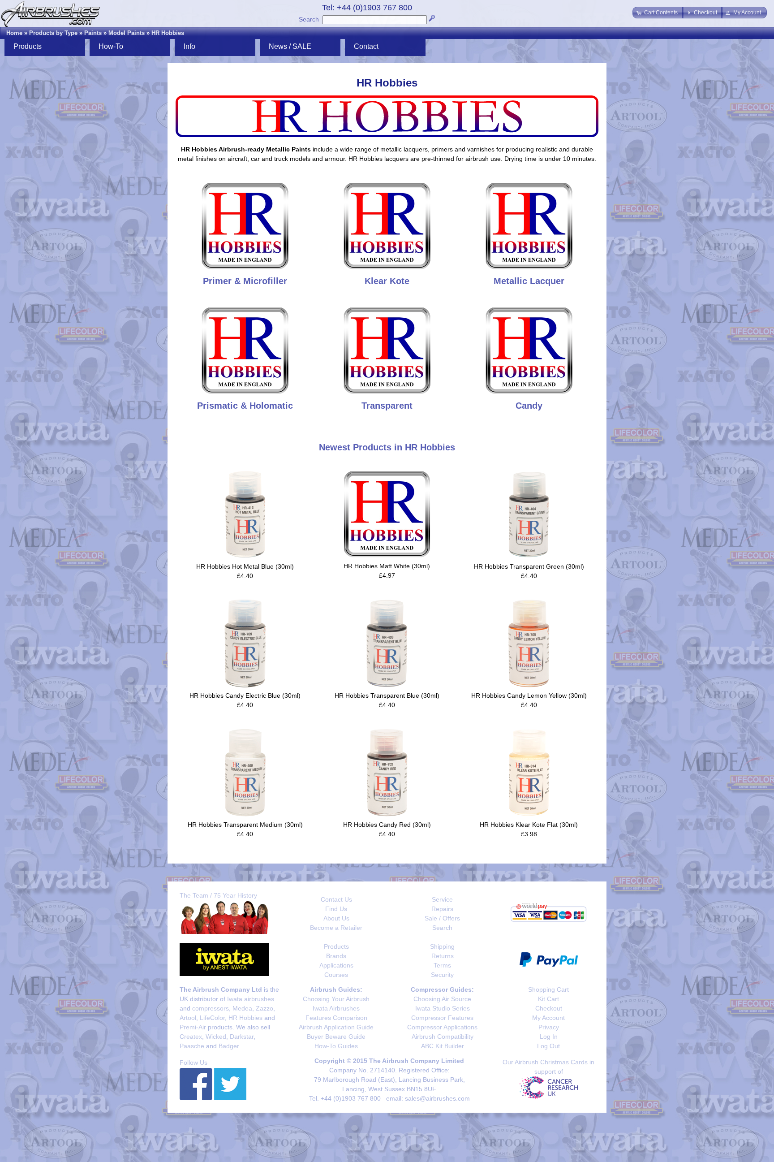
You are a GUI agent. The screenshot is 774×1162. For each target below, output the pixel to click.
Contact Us (336, 899)
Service (442, 899)
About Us (336, 918)
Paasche (192, 1046)
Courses (336, 974)
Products (336, 946)
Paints (93, 33)
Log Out (548, 1046)
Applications (336, 965)
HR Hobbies (167, 33)
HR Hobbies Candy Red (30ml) (387, 824)
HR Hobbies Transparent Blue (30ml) (387, 695)
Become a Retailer (336, 927)
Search (309, 19)
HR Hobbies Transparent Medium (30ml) (245, 824)
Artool (188, 1017)
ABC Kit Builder (442, 1046)
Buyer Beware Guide (336, 1036)
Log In (549, 1036)
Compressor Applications (442, 1027)
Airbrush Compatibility (442, 1036)
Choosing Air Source (442, 998)
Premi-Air (193, 1027)
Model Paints (126, 33)
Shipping (442, 946)
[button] (658, 12)
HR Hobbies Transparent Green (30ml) (529, 566)
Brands (336, 955)
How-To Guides (336, 1046)
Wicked (216, 1036)
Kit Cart (548, 998)
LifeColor (212, 1017)
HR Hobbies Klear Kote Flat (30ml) (529, 824)
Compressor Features (442, 1017)
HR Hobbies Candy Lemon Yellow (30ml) (529, 695)
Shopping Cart (548, 989)
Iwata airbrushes (250, 998)
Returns (442, 955)
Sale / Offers (442, 918)
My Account (548, 1017)
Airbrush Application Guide (336, 1027)
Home (14, 33)
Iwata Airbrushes (336, 1008)
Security (442, 974)
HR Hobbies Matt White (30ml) (387, 566)
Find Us (336, 908)
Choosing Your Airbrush (336, 998)
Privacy (548, 1027)
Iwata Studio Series (442, 1008)
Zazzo (264, 1008)
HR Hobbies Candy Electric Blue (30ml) (245, 695)
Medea (242, 1008)
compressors (210, 1008)
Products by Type (53, 33)
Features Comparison (336, 1017)
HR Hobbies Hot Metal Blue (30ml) (245, 566)
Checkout (548, 1008)
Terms (442, 965)
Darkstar (242, 1036)
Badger (229, 1046)
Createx (191, 1036)
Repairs (442, 908)
